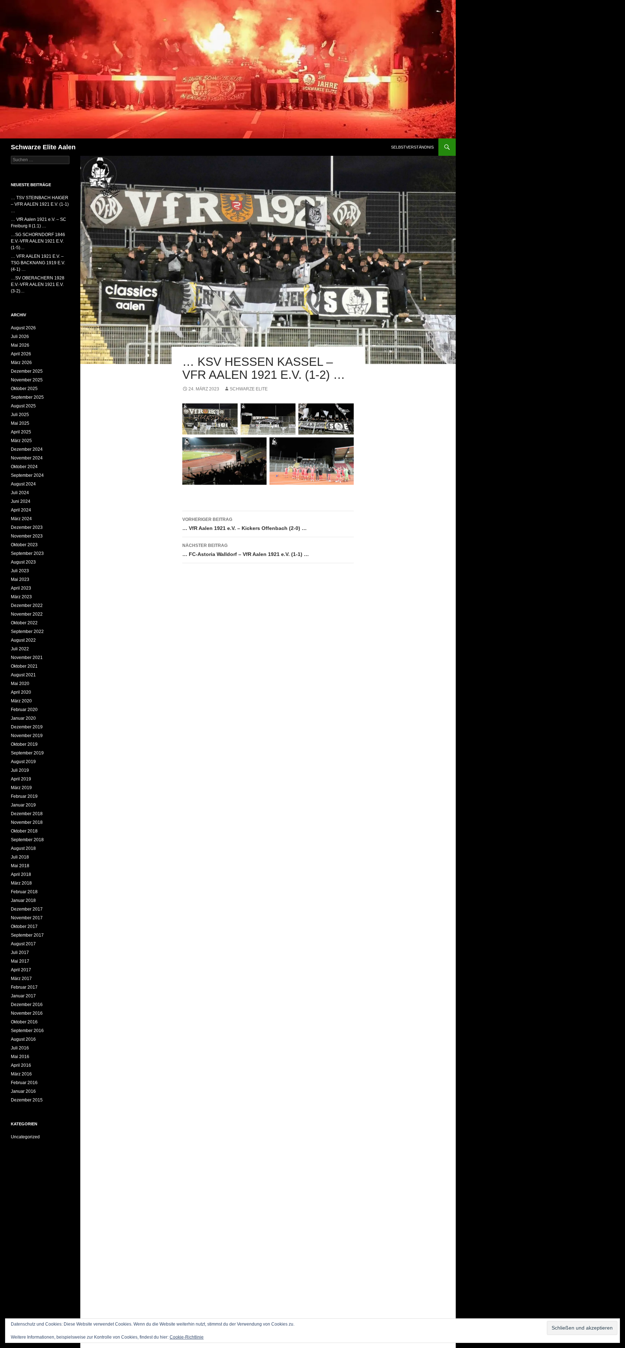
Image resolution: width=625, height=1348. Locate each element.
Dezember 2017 (27, 909)
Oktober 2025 (24, 388)
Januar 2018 (23, 900)
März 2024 (21, 518)
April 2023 (21, 588)
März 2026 (21, 362)
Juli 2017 (20, 952)
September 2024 (27, 475)
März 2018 (21, 883)
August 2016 (23, 1039)
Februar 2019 (24, 796)
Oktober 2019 (24, 744)
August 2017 (23, 943)
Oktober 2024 (24, 466)
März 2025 (21, 440)
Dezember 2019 (27, 726)
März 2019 (21, 787)
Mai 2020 (20, 683)
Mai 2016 (20, 1056)
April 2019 (21, 779)
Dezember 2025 (27, 371)
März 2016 (21, 1074)
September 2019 (27, 753)
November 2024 (27, 458)
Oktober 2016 (24, 1021)
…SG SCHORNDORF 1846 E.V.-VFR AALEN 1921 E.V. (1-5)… (38, 241)
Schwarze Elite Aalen (43, 147)
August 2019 (23, 761)
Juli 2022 (20, 648)
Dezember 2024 (27, 449)
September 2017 (27, 935)
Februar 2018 (24, 891)
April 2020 (21, 692)
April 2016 (21, 1065)
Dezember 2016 (27, 1004)
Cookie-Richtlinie (187, 1337)
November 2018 (27, 822)
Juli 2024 (20, 492)
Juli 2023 (20, 570)
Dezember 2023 (27, 527)
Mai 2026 (20, 345)
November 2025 (27, 379)
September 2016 (27, 1030)
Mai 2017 (20, 961)
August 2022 (23, 640)
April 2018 (21, 874)
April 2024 (21, 510)
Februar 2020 (24, 709)
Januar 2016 (23, 1091)
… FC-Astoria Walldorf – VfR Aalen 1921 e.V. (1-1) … (245, 550)
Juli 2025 (20, 414)
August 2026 (23, 327)
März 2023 (21, 596)
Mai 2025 (20, 423)
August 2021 (23, 674)
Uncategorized (25, 1136)
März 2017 (21, 978)
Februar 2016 (24, 1082)
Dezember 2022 (27, 605)
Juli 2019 (20, 770)
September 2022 (27, 631)
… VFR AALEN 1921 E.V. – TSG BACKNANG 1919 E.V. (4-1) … (38, 263)
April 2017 (21, 969)
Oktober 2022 (24, 622)
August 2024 (23, 484)
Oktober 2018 (24, 831)
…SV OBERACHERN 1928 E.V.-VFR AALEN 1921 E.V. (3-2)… (37, 284)
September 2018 (27, 839)
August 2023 (23, 562)
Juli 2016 (20, 1047)
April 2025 (21, 432)
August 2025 (23, 405)
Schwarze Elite (249, 388)
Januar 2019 (23, 805)
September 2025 (27, 397)
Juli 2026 (20, 336)
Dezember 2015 (27, 1100)
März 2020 (21, 700)
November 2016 (27, 1013)
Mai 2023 (20, 579)
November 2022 (27, 614)
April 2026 (21, 353)
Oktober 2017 (24, 926)
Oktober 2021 (24, 666)
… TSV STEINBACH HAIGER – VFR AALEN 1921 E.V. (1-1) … (40, 204)
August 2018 (23, 848)
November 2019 (27, 735)
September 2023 (27, 553)
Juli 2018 (20, 857)
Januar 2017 (23, 995)
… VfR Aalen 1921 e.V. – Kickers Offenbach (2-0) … (244, 524)
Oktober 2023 (24, 544)
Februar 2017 (24, 987)
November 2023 (27, 536)
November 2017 (27, 917)
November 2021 (27, 657)
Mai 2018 (20, 865)
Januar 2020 (23, 718)
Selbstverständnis (412, 147)
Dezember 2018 (27, 813)
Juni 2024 (20, 501)
